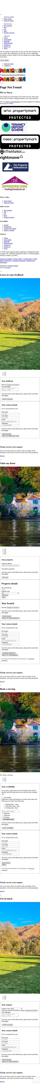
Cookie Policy (27, 259)
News (5, 48)
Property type (6, 591)
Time (13, 801)
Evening (6, 817)
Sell (5, 27)
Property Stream (13, 266)
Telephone (5, 423)
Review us (7, 46)
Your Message (6, 386)
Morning (6, 813)
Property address (7, 563)
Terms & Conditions (6, 259)
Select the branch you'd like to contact (13, 1010)
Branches (7, 41)
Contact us (7, 45)
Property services (9, 33)
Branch (4, 385)
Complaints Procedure (19, 260)
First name (5, 412)
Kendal (6, 225)
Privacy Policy (17, 259)
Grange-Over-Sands (10, 228)
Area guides (7, 39)
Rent (5, 31)
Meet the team (8, 43)
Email (3, 419)
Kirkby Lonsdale (9, 230)
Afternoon (7, 815)
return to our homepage (12, 102)
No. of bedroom (6, 588)
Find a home (8, 19)
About (6, 38)
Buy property (8, 26)
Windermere (7, 227)
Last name (5, 416)
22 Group (7, 267)
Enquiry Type (6, 1008)
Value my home (8, 20)
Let (5, 29)
